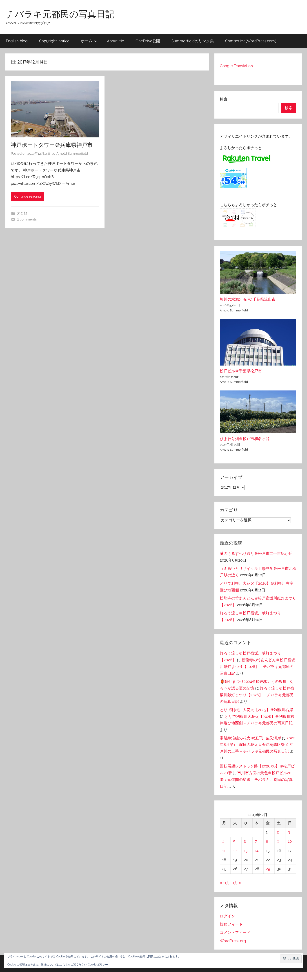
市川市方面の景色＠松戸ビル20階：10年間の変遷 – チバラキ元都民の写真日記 (256, 780)
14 (256, 850)
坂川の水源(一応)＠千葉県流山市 (248, 299)
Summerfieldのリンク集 (192, 40)
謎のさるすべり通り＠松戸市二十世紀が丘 (256, 553)
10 (290, 841)
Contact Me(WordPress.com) (250, 40)
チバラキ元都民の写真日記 (59, 14)
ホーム (86, 40)
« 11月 (225, 882)
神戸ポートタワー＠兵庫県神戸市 (52, 144)
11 (223, 850)
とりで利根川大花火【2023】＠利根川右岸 (256, 710)
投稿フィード (231, 924)
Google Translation (236, 66)
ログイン (227, 916)
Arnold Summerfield (72, 154)
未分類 (22, 213)
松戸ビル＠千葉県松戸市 (241, 371)
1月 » (237, 882)
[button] (291, 958)
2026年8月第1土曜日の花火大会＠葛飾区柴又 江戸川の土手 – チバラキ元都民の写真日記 (257, 745)
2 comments (27, 219)
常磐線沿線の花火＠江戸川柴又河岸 (250, 738)
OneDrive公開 (148, 40)
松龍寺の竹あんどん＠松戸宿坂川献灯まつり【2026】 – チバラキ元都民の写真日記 (257, 667)
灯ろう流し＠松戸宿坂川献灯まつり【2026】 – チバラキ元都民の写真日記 (257, 695)
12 (235, 850)
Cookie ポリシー (98, 964)
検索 (223, 99)
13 (245, 850)
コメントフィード (235, 932)
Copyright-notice (54, 40)
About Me (115, 40)
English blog (17, 40)
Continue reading (27, 196)
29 (268, 868)
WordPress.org (233, 941)
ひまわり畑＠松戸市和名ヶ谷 (244, 438)
